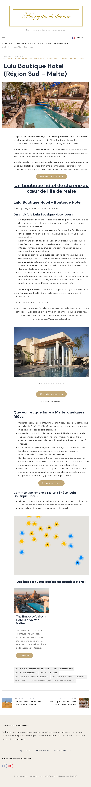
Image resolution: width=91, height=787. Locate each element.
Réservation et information (51, 394)
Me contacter (42, 751)
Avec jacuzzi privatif (65, 308)
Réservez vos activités (51, 483)
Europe (49, 58)
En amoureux (67, 315)
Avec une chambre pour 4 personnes (39, 315)
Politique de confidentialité (66, 776)
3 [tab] (44, 383)
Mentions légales (62, 751)
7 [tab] (54, 383)
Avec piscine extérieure (25, 673)
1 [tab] (39, 383)
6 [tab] (51, 383)
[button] (16, 354)
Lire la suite (24, 655)
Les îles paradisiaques (41, 681)
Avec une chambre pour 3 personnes (67, 312)
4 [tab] (47, 383)
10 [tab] (61, 383)
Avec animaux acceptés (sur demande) (34, 308)
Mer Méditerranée (77, 58)
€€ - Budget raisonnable (15, 58)
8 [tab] (56, 383)
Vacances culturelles (59, 319)
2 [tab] (42, 383)
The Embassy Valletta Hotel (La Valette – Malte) (31, 620)
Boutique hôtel (36, 58)
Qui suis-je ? (26, 751)
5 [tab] (49, 383)
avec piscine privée (37, 312)
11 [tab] (63, 383)
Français (79, 37)
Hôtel (57, 58)
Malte (64, 58)
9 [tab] (58, 383)
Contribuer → (18, 739)
